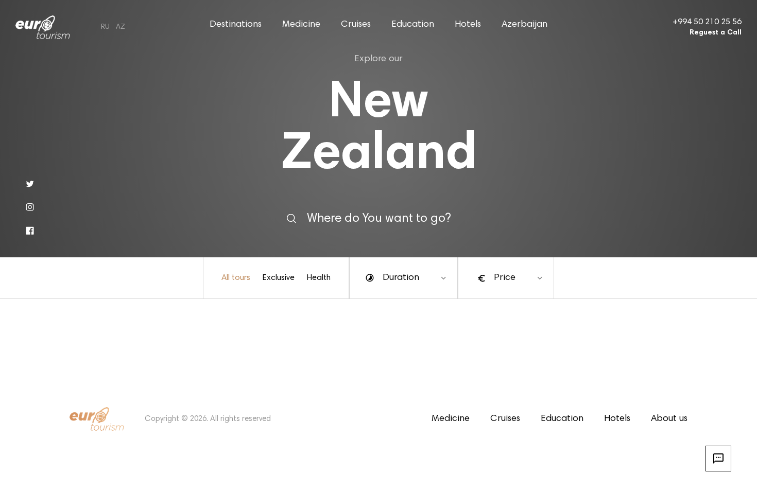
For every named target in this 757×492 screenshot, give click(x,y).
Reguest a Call (716, 33)
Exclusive (279, 278)
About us (669, 419)
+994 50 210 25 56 (707, 22)
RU (105, 27)
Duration (401, 278)
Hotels (468, 24)
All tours (235, 278)
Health (319, 278)
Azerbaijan (524, 24)
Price (504, 278)
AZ (120, 27)
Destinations (236, 24)
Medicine (301, 24)
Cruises (356, 24)
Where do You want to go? (379, 218)
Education (412, 24)
